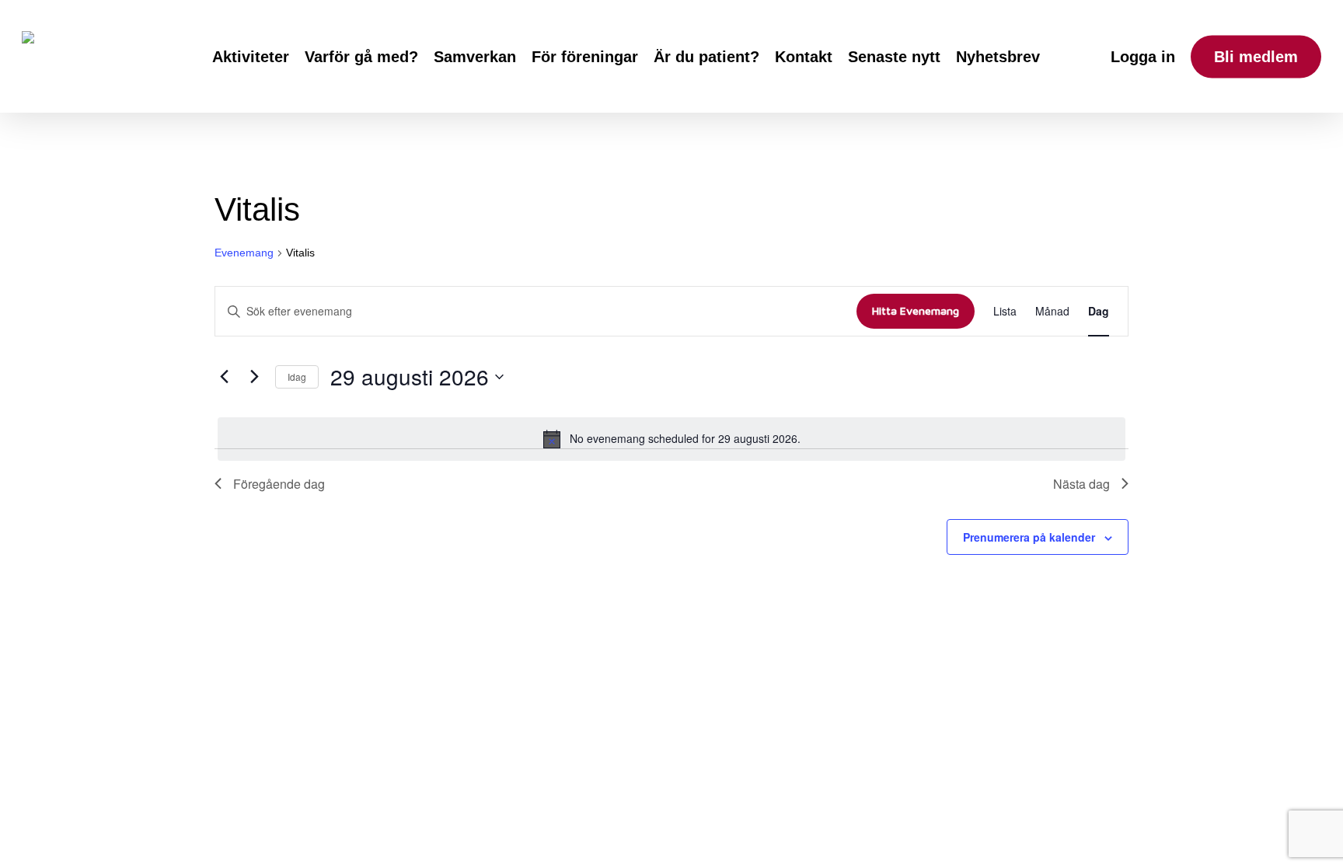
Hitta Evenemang (915, 310)
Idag (297, 376)
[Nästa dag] (254, 377)
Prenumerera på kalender (1029, 537)
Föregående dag (279, 484)
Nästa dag (1081, 484)
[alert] (671, 439)
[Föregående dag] (224, 377)
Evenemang (244, 252)
